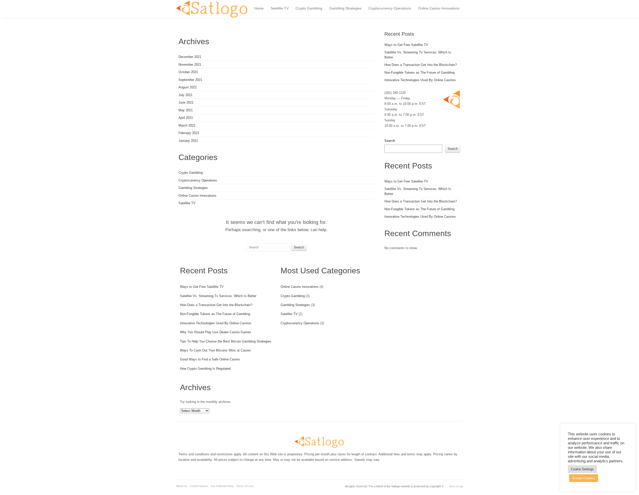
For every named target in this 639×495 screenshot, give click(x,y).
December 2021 (189, 57)
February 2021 (188, 133)
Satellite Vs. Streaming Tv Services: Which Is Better (218, 296)
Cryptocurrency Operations (389, 8)
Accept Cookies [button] (583, 478)
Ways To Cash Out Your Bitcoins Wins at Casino (215, 350)
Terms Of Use (244, 486)
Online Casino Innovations (439, 8)
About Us (181, 486)
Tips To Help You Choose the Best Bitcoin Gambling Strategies (225, 341)
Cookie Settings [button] (582, 469)
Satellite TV (280, 8)
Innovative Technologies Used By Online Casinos (215, 323)
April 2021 (185, 118)
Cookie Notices (199, 486)
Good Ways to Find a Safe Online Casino (210, 359)
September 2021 (190, 80)
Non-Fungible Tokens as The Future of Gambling (215, 314)
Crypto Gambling (309, 8)
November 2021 (189, 64)
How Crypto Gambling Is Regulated (205, 368)
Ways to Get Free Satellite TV (202, 287)
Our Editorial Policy (222, 486)
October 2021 (188, 72)
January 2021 (188, 141)
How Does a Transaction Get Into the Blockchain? (216, 305)
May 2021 (185, 110)
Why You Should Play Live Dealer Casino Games (215, 332)
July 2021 (185, 95)
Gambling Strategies (345, 8)
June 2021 (185, 102)
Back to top (456, 486)
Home (259, 8)
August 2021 (187, 87)
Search (389, 141)
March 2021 (186, 125)
